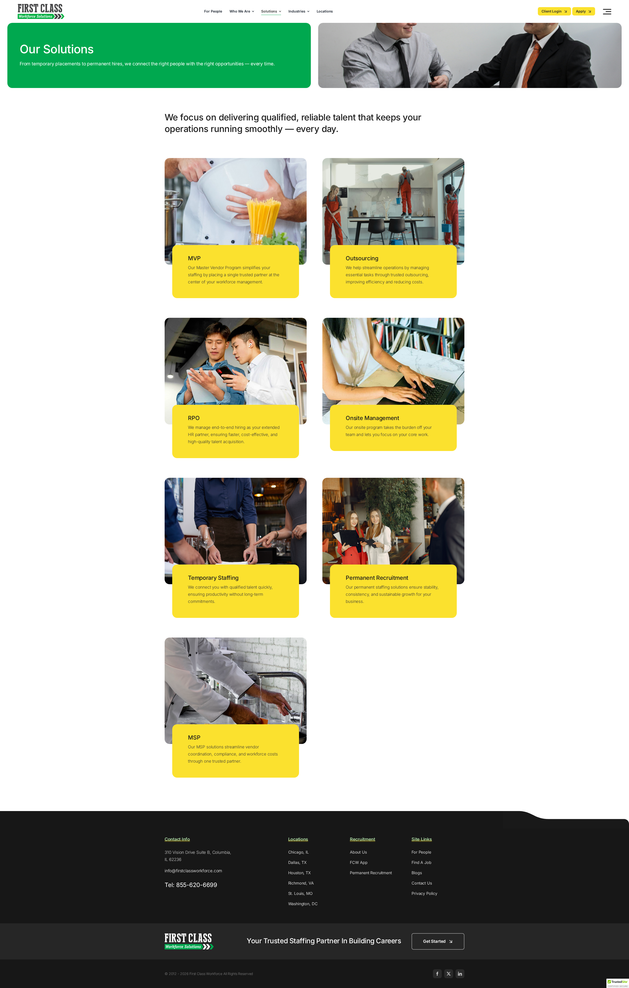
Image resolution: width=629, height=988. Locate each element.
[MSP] (236, 641)
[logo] (41, 5)
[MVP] (236, 161)
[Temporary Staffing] (236, 481)
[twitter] (448, 973)
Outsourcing (362, 258)
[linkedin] (460, 973)
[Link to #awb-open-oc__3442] (607, 11)
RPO (194, 418)
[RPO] (236, 321)
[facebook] (437, 973)
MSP (194, 737)
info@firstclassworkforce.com (193, 870)
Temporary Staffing (213, 577)
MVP (194, 258)
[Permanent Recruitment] (393, 481)
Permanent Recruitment (377, 577)
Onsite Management (372, 418)
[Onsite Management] (393, 321)
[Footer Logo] (189, 935)
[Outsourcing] (393, 161)
